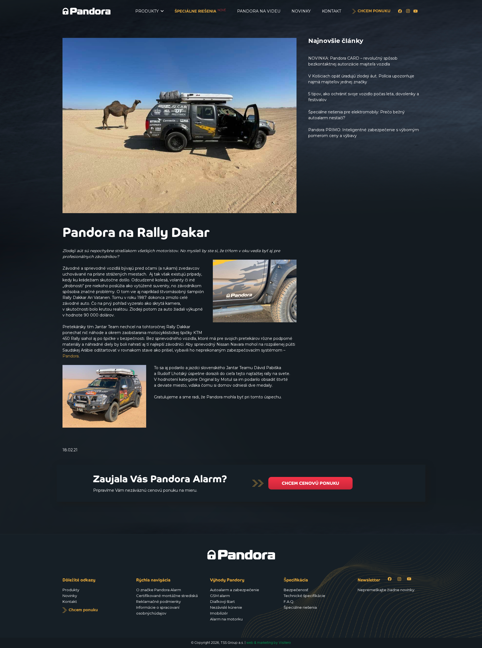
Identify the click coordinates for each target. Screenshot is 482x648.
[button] (162, 11)
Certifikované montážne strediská (167, 595)
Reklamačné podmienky (158, 601)
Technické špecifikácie (304, 595)
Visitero (285, 642)
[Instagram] (408, 11)
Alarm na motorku (226, 619)
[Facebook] (400, 11)
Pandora (70, 356)
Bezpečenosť (296, 590)
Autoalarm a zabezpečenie (234, 590)
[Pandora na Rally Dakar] (179, 40)
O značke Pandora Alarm (158, 590)
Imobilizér (219, 613)
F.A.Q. (289, 601)
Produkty (70, 590)
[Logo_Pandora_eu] (86, 11)
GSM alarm (220, 595)
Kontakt (69, 601)
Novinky (69, 595)
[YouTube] (416, 11)
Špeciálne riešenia (300, 607)
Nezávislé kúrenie (226, 607)
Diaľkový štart (222, 601)
